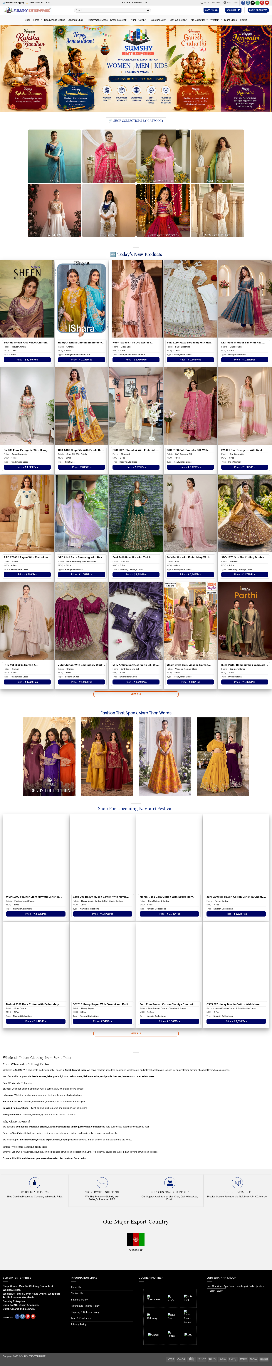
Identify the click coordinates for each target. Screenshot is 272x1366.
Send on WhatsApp (136, 717)
